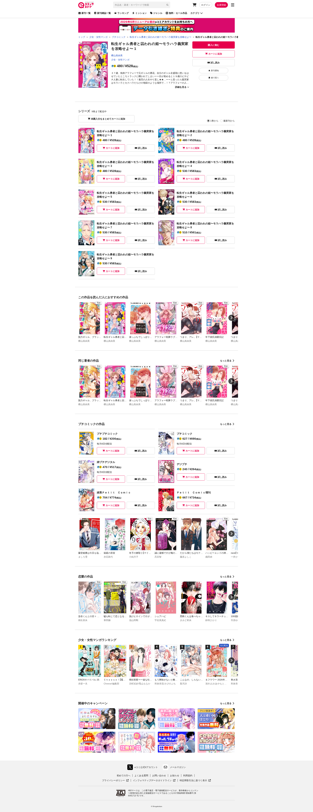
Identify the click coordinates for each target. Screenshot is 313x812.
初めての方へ (123, 775)
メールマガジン (178, 767)
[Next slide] (231, 318)
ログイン (205, 5)
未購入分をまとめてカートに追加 (108, 118)
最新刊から (229, 120)
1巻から (214, 120)
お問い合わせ (159, 775)
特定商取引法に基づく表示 (195, 780)
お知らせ (174, 775)
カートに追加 (215, 53)
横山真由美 (117, 55)
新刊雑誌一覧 (104, 13)
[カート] (194, 5)
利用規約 (187, 775)
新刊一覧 (86, 13)
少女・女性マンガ (120, 59)
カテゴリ (195, 13)
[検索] (167, 5)
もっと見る (225, 360)
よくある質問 (141, 775)
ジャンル (157, 13)
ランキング (123, 13)
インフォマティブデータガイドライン (152, 780)
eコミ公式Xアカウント (143, 768)
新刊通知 (215, 70)
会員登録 (221, 5)
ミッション (141, 13)
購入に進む (213, 45)
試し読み (215, 62)
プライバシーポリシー (115, 780)
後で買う (215, 78)
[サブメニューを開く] (233, 5)
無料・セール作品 (178, 13)
